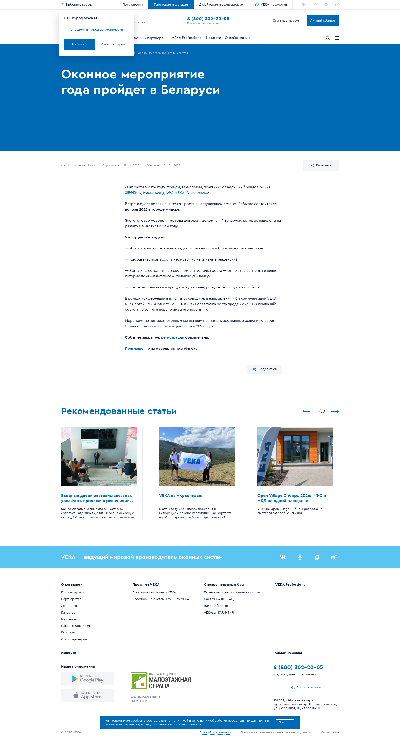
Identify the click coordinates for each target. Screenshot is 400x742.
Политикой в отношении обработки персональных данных (216, 720)
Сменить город (113, 44)
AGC (169, 193)
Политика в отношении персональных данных (276, 732)
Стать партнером (286, 20)
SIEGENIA (133, 193)
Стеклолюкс (197, 193)
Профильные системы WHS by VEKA (160, 599)
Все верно (79, 44)
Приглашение (137, 348)
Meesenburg (153, 193)
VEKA (179, 193)
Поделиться (323, 165)
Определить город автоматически (96, 29)
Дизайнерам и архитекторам (221, 4)
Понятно (285, 722)
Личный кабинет (322, 20)
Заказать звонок (309, 687)
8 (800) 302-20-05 (208, 18)
